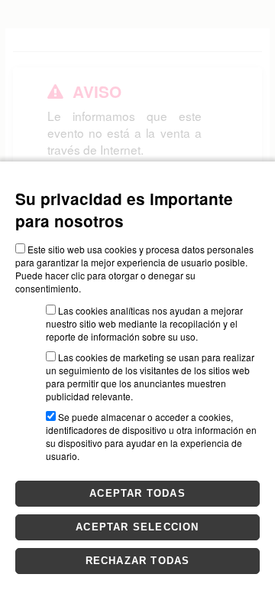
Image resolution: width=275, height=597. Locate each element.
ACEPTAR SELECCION (137, 527)
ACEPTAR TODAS (137, 493)
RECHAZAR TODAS (138, 560)
